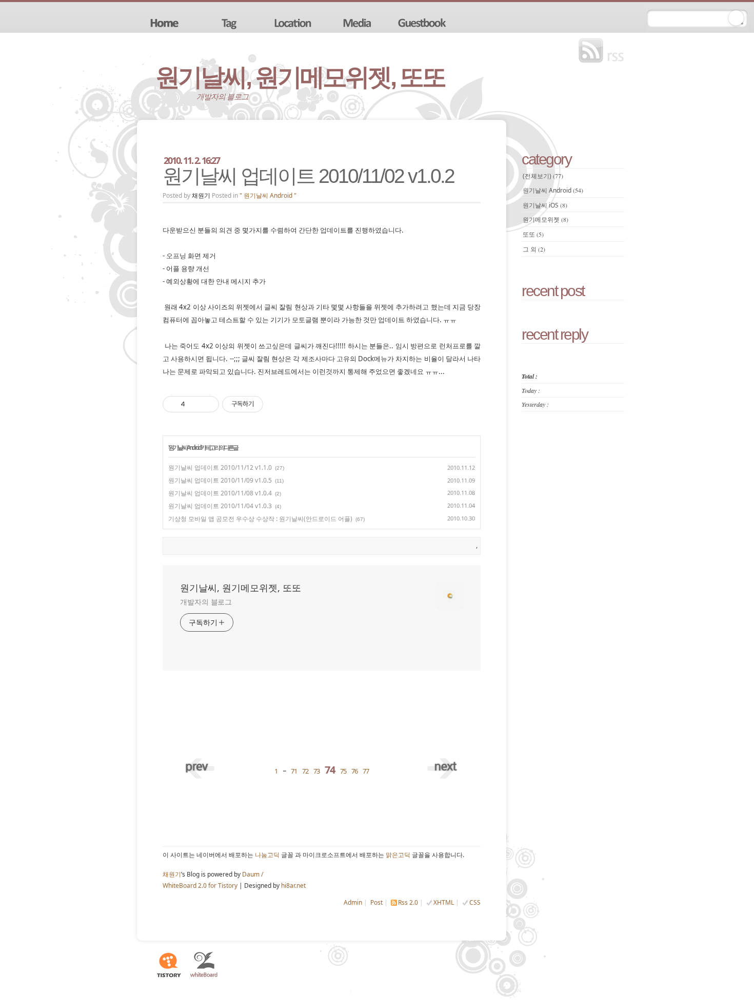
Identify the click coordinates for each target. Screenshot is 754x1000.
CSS (475, 902)
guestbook (423, 22)
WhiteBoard (204, 965)
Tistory (168, 965)
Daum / (252, 874)
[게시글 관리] (207, 404)
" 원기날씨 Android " (268, 195)
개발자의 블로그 (206, 602)
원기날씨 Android (184, 447)
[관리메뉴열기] (736, 18)
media (358, 22)
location (294, 22)
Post (376, 902)
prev (201, 765)
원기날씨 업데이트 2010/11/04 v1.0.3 (220, 506)
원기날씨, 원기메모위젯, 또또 (300, 77)
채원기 (172, 874)
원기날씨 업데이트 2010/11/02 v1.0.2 (308, 176)
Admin (353, 902)
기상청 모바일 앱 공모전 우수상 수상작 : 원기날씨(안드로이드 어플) (260, 518)
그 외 (534, 249)
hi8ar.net (293, 885)
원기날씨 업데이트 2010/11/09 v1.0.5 (220, 480)
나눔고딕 (267, 854)
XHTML (443, 902)
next (442, 765)
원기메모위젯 (545, 219)
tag (229, 22)
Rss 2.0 (408, 902)
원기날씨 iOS (545, 205)
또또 (533, 234)
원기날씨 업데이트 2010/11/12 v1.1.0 (220, 467)
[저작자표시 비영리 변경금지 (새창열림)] (277, 404)
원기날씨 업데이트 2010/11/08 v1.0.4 (220, 493)
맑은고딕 (398, 854)
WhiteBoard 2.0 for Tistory (200, 885)
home (164, 22)
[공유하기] (194, 404)
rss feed (603, 51)
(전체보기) (543, 176)
